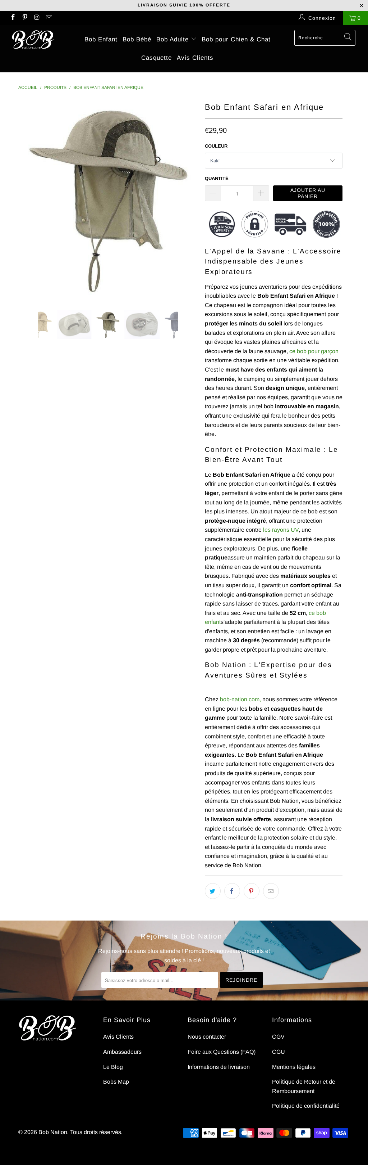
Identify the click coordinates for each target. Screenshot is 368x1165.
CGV (278, 1037)
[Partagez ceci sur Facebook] (232, 891)
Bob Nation (52, 1132)
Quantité (217, 178)
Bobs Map (116, 1082)
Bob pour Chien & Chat (236, 39)
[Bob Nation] (33, 39)
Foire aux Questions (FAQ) (222, 1052)
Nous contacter (207, 1037)
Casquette (156, 57)
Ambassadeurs (122, 1052)
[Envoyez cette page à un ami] (271, 891)
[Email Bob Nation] (48, 18)
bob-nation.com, (240, 699)
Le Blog (113, 1067)
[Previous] (28, 200)
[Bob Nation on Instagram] (36, 18)
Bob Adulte (173, 39)
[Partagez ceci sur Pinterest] (251, 891)
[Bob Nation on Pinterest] (24, 18)
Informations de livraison (219, 1067)
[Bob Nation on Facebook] (12, 18)
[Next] (188, 200)
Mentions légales (294, 1067)
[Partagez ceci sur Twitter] (213, 891)
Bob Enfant (101, 39)
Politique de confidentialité (306, 1106)
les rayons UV (281, 530)
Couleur (216, 146)
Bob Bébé (137, 39)
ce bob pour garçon (314, 351)
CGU (278, 1052)
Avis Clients (195, 57)
